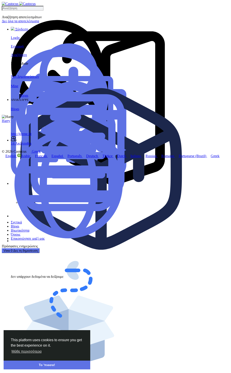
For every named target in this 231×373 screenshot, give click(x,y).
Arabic (26, 156)
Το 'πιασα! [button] (47, 365)
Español (57, 156)
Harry (6, 121)
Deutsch (92, 156)
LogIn (15, 38)
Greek (215, 156)
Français (41, 156)
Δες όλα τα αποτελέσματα (20, 21)
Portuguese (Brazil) (193, 156)
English (11, 156)
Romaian (168, 156)
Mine (14, 86)
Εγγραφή (17, 46)
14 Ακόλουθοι (21, 143)
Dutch (122, 156)
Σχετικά (16, 222)
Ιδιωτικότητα (20, 230)
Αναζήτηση (19, 55)
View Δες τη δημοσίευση (21, 250)
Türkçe (107, 156)
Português (75, 156)
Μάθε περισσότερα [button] (27, 351)
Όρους (15, 234)
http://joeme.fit (21, 134)
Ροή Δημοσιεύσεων (25, 76)
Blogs (24, 95)
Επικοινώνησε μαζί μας (28, 238)
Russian (152, 156)
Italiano (136, 156)
